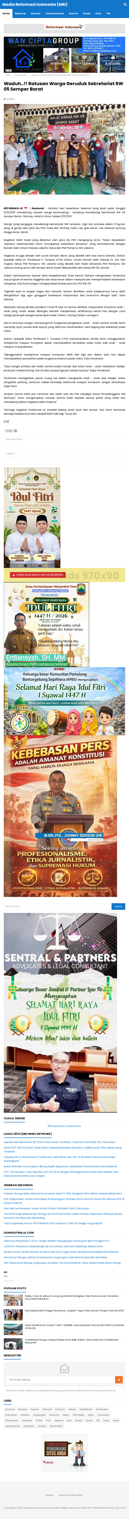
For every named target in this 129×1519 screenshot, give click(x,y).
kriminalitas (56, 1426)
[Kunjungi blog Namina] (64, 1452)
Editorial (47, 1409)
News (66, 1414)
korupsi (42, 1426)
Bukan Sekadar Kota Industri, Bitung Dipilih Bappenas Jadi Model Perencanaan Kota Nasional (60, 1166)
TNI (98, 1420)
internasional (12, 1426)
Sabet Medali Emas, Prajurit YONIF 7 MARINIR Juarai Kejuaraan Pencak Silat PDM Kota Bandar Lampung (74, 1327)
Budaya (23, 1409)
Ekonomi (60, 1409)
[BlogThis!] (9, 430)
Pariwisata (103, 1414)
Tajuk (106, 1420)
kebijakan (29, 1426)
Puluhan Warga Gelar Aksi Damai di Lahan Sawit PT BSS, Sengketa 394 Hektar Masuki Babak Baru (63, 1193)
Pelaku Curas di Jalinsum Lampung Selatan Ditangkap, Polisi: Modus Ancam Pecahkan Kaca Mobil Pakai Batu (72, 1297)
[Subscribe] (119, 1380)
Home (8, 75)
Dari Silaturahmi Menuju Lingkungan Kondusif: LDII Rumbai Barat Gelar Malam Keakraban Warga (62, 1263)
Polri (48, 1420)
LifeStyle (25, 1414)
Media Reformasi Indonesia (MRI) (41, 1507)
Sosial (79, 1420)
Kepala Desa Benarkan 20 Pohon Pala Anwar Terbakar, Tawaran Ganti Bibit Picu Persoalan (59, 1142)
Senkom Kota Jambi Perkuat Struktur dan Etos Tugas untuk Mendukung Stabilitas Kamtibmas (61, 1252)
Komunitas (11, 1414)
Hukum (72, 1409)
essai (116, 1420)
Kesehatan (102, 1409)
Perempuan (11, 1420)
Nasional (54, 1414)
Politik (39, 1420)
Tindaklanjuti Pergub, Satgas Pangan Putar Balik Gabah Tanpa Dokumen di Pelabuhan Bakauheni (71, 1341)
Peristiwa (27, 1420)
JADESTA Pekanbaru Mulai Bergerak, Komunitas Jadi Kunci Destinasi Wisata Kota (53, 1246)
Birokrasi (10, 1409)
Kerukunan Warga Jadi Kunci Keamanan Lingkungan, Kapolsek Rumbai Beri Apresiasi (55, 1257)
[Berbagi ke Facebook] (15, 430)
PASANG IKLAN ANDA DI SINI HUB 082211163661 (40, 574)
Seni (69, 1420)
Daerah (35, 1409)
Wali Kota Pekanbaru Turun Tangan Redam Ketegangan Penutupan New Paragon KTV (56, 1241)
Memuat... (10, 1280)
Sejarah (59, 1420)
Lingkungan (39, 1414)
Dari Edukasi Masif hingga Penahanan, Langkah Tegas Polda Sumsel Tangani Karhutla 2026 (74, 1310)
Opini (91, 1414)
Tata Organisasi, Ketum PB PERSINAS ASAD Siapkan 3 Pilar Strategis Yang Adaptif (53, 1223)
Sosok (89, 1420)
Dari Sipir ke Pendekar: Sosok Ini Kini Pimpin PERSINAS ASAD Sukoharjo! (46, 1208)
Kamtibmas (86, 1409)
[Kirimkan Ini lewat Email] (6, 430)
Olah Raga (78, 1414)
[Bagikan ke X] (12, 430)
